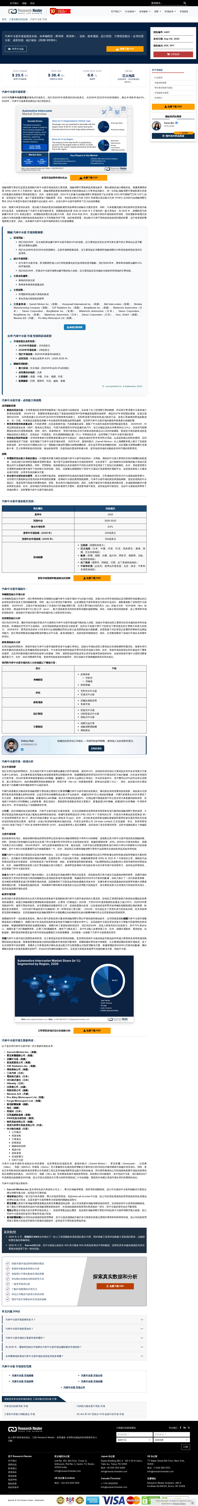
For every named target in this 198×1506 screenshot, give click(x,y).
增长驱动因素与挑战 (163, 87)
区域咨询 (169, 11)
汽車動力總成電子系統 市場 (91, 1406)
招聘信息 (12, 1464)
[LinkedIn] (22, 749)
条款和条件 (13, 1487)
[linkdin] (184, 1428)
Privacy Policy (179, 1503)
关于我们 (14, 3)
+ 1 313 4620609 (109, 1483)
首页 (4, 19)
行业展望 (158, 77)
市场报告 (184, 11)
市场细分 (158, 97)
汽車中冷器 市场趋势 (22, 1381)
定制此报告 (96, 748)
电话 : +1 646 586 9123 (158, 1467)
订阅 (185, 1446)
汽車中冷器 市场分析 (92, 1375)
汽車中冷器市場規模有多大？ (21, 1319)
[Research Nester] (25, 11)
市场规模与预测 (161, 92)
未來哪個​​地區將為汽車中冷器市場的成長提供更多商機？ (35, 1356)
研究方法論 (17, 48)
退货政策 (12, 1476)
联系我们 (12, 1468)
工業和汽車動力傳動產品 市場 (19, 1414)
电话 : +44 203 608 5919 (66, 1483)
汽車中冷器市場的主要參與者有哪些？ (25, 1337)
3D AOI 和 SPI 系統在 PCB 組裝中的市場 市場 (100, 1414)
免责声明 (12, 1479)
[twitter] (189, 1428)
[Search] (185, 3)
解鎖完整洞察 (75, 327)
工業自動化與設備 (18, 19)
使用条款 (12, 1472)
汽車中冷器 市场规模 (22, 1375)
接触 (24, 3)
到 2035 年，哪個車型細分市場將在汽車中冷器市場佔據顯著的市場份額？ (44, 1346)
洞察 (156, 11)
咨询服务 (144, 11)
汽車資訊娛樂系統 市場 (16, 1406)
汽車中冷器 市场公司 (74, 1387)
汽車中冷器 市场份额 (92, 1381)
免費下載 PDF (127, 48)
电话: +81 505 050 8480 (113, 1467)
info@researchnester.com (67, 1471)
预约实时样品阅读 (176, 135)
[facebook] (180, 1428)
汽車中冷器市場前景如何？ (19, 1328)
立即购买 (175, 54)
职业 (32, 3)
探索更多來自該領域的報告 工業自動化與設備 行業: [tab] (30, 1398)
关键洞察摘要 (160, 82)
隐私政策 (12, 1483)
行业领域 (129, 11)
